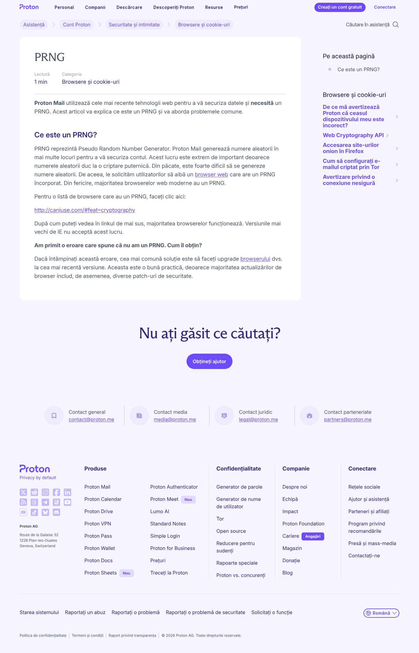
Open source (231, 531)
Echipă (290, 499)
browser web (211, 174)
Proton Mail (97, 487)
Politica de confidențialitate (43, 635)
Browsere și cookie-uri (204, 24)
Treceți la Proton (169, 573)
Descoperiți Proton (173, 7)
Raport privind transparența (132, 635)
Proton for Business (172, 548)
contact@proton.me (91, 419)
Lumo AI (159, 511)
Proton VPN (97, 523)
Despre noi (295, 487)
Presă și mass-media (372, 543)
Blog (288, 573)
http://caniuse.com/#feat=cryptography (84, 210)
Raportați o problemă (136, 612)
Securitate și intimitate (134, 24)
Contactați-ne (364, 555)
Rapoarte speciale (237, 563)
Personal (64, 7)
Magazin (292, 548)
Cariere (291, 536)
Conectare (385, 7)
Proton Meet (164, 499)
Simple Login (165, 536)
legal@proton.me (258, 419)
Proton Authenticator (174, 487)
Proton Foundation (304, 523)
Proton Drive (98, 511)
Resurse (214, 7)
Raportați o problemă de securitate (205, 612)
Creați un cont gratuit (340, 7)
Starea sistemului (39, 612)
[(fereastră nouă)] (23, 492)
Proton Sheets (100, 573)
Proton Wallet (99, 548)
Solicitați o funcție (272, 612)
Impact (290, 511)
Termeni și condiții (87, 635)
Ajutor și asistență (368, 499)
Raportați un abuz (85, 612)
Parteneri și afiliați (368, 511)
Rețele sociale (364, 487)
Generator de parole (240, 487)
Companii (95, 7)
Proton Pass (98, 536)
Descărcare (129, 7)
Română (381, 613)
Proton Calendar (102, 499)
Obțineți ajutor (209, 361)
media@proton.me (175, 419)
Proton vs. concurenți (241, 575)
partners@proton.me (348, 419)
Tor (220, 519)
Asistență (33, 24)
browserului (255, 259)
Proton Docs (98, 560)
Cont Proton (76, 24)
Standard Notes (168, 523)
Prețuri (241, 7)
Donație (291, 560)
